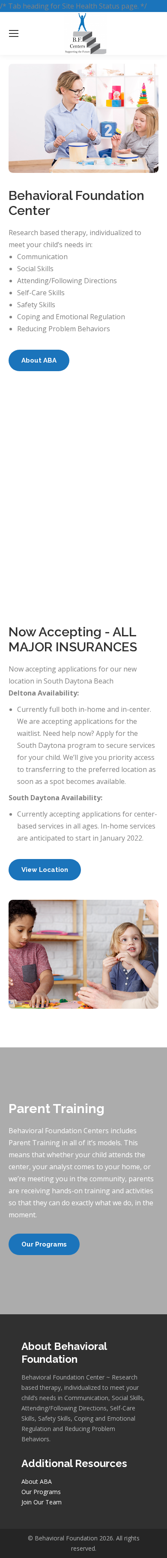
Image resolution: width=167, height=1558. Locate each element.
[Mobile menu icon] (14, 33)
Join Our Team (41, 1502)
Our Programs (41, 1492)
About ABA (36, 1481)
